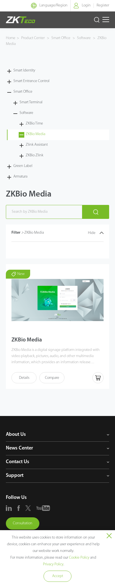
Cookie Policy (79, 558)
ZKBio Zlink (34, 155)
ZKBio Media (35, 134)
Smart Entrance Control (31, 81)
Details (24, 378)
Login (86, 5)
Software (84, 38)
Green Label (22, 166)
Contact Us (17, 462)
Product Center (33, 38)
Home (10, 38)
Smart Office (61, 38)
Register (103, 5)
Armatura (20, 176)
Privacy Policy (53, 564)
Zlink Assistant (37, 145)
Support (14, 475)
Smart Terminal (31, 102)
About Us (16, 434)
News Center (19, 448)
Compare (52, 378)
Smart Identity (24, 70)
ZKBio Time (34, 123)
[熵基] (20, 19)
